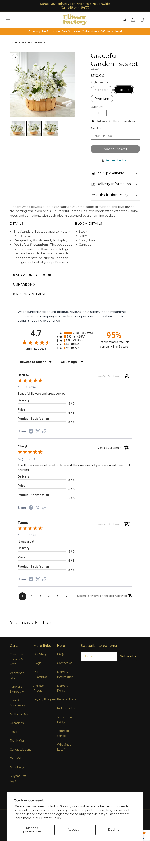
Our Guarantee (40, 674)
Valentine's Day (17, 675)
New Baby (17, 767)
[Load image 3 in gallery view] (50, 128)
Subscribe (128, 656)
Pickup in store (124, 121)
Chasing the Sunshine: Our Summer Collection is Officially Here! (75, 31)
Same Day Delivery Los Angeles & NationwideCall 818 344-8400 (75, 5)
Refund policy (66, 708)
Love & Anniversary (18, 703)
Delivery (102, 121)
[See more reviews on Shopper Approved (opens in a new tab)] (44, 431)
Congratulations (20, 749)
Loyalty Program (44, 699)
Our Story (39, 654)
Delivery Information (65, 674)
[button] (8, 19)
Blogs (37, 663)
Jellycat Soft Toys (18, 778)
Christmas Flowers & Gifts (16, 659)
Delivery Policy (62, 688)
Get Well (15, 758)
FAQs (60, 654)
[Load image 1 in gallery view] (17, 128)
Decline (114, 829)
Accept (73, 829)
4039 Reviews (40, 349)
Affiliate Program (39, 688)
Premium (102, 98)
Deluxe (124, 90)
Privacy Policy (51, 818)
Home (13, 42)
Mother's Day (19, 714)
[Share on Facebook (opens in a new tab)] (31, 432)
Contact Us (64, 663)
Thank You (17, 740)
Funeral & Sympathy (17, 689)
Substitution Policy (65, 719)
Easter (14, 732)
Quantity (97, 107)
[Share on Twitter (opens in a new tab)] (37, 431)
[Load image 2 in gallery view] (34, 128)
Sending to (104, 129)
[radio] (75, 333)
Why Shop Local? (64, 747)
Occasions (17, 723)
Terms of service (63, 733)
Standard (102, 90)
